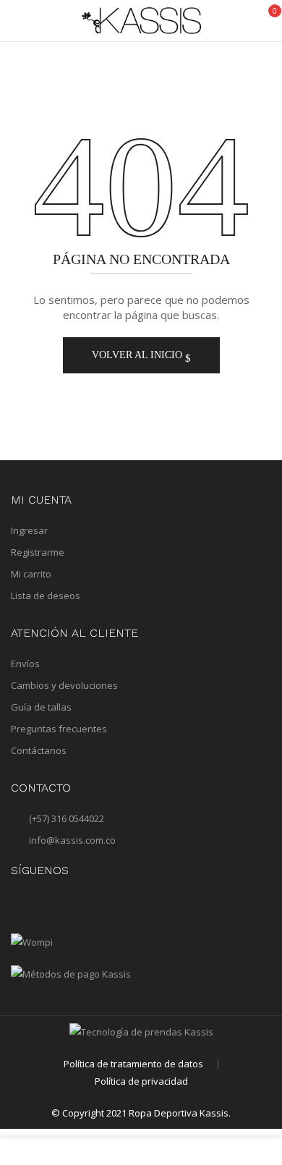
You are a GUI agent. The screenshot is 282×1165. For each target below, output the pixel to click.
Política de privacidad (141, 1081)
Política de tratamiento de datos (133, 1063)
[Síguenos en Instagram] (20, 901)
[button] (266, 19)
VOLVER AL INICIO (138, 355)
